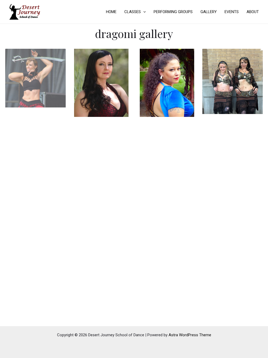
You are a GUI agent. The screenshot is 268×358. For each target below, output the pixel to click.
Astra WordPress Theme (190, 335)
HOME (111, 11)
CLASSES (132, 11)
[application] (143, 11)
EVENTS (232, 11)
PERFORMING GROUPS (173, 11)
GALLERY (208, 11)
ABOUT (253, 11)
